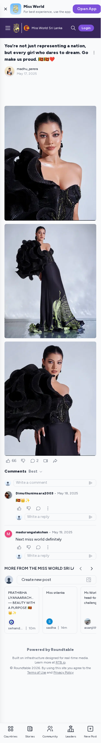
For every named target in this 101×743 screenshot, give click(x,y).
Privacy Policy (63, 672)
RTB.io (60, 662)
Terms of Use (36, 672)
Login (86, 28)
